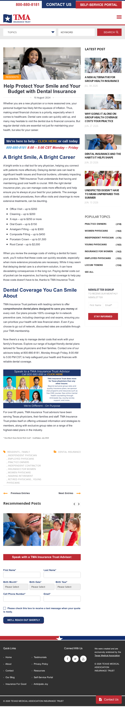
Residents (12, 77)
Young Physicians (103, 244)
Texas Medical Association (107, 655)
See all (89, 271)
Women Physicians (19, 472)
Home (9, 657)
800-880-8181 (28, 4)
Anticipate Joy (41, 684)
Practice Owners (18, 462)
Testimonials (40, 657)
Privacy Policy (41, 664)
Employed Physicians (20, 458)
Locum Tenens (103, 265)
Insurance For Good (16, 684)
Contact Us (110, 699)
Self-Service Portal (43, 677)
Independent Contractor (24, 465)
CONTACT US (58, 4)
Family (25, 451)
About (8, 664)
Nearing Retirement (20, 475)
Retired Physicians (19, 479)
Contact (10, 670)
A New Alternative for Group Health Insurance (102, 79)
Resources (39, 670)
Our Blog (10, 677)
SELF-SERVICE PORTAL (98, 5)
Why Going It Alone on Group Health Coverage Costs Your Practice (101, 117)
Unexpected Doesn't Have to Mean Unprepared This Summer (102, 194)
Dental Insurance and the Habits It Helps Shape (103, 155)
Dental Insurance (69, 451)
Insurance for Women (21, 469)
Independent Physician (22, 455)
